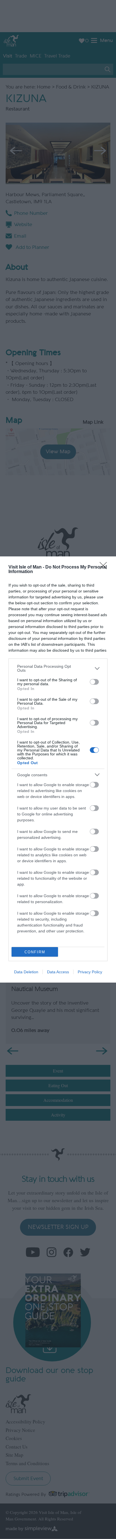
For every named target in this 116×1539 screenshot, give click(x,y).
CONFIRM (34, 952)
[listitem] (58, 668)
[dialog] (58, 769)
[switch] (94, 682)
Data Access (58, 972)
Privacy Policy (90, 972)
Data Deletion (26, 972)
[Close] (105, 567)
